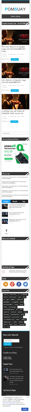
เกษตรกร (18, 319)
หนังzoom (13, 312)
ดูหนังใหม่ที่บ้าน (6, 302)
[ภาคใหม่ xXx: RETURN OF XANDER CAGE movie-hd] (15, 101)
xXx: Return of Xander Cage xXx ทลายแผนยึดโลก (14, 81)
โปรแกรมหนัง (22, 324)
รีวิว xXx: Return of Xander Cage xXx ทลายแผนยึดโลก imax (13, 48)
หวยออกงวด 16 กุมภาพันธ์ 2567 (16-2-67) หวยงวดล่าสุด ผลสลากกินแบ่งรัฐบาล (14, 182)
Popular (6, 201)
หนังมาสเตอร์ (6, 314)
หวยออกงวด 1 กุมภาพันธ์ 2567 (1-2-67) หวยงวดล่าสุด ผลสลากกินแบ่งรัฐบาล (14, 186)
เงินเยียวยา (23, 319)
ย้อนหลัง (21, 304)
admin (5, 54)
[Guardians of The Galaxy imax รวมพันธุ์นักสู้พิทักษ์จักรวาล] (5, 221)
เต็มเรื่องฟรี (21, 322)
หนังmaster (6, 312)
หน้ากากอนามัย (15, 317)
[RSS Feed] (5, 286)
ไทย (4, 327)
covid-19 (5, 294)
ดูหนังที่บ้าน (13, 299)
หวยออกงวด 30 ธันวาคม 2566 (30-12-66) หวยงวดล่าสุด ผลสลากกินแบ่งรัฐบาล (15, 195)
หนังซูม (25, 312)
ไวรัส (8, 327)
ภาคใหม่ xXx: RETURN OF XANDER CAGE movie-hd (13, 112)
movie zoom (12, 297)
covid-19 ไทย (13, 294)
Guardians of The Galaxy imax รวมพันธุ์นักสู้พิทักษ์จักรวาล (17, 220)
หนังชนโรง (20, 312)
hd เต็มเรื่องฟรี (24, 294)
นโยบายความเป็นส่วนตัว (9, 402)
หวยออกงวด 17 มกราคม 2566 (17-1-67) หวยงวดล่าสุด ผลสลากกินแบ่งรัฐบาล (15, 191)
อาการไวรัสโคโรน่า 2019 (8, 319)
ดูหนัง (7, 299)
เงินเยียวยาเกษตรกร (7, 322)
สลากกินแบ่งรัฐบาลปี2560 (8, 309)
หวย (21, 317)
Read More (15, 59)
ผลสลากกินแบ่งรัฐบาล (8, 304)
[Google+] (12, 286)
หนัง (17, 309)
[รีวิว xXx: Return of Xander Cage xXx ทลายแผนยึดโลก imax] (15, 37)
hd (18, 294)
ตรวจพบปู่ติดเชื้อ (15, 302)
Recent (15, 201)
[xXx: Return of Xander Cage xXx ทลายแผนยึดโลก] (15, 70)
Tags (23, 201)
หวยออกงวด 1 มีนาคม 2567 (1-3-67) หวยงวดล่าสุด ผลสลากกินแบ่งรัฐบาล (15, 177)
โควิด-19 (5, 324)
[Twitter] (25, 286)
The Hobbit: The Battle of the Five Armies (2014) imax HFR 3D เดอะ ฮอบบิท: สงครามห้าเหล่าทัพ (17, 206)
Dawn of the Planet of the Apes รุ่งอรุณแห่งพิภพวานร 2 (16, 213)
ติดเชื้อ (21, 302)
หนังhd (21, 309)
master (5, 297)
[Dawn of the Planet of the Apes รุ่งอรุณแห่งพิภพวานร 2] (5, 214)
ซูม (4, 299)
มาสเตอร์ (16, 304)
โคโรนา (15, 324)
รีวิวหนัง (5, 307)
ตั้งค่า (9, 406)
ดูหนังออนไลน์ (20, 299)
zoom (19, 297)
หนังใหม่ (22, 314)
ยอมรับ (25, 409)
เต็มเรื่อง (15, 322)
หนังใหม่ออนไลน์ (7, 317)
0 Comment (5, 56)
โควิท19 (10, 324)
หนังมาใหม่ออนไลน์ (15, 314)
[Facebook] (19, 286)
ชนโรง (24, 297)
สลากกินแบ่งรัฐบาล (13, 307)
